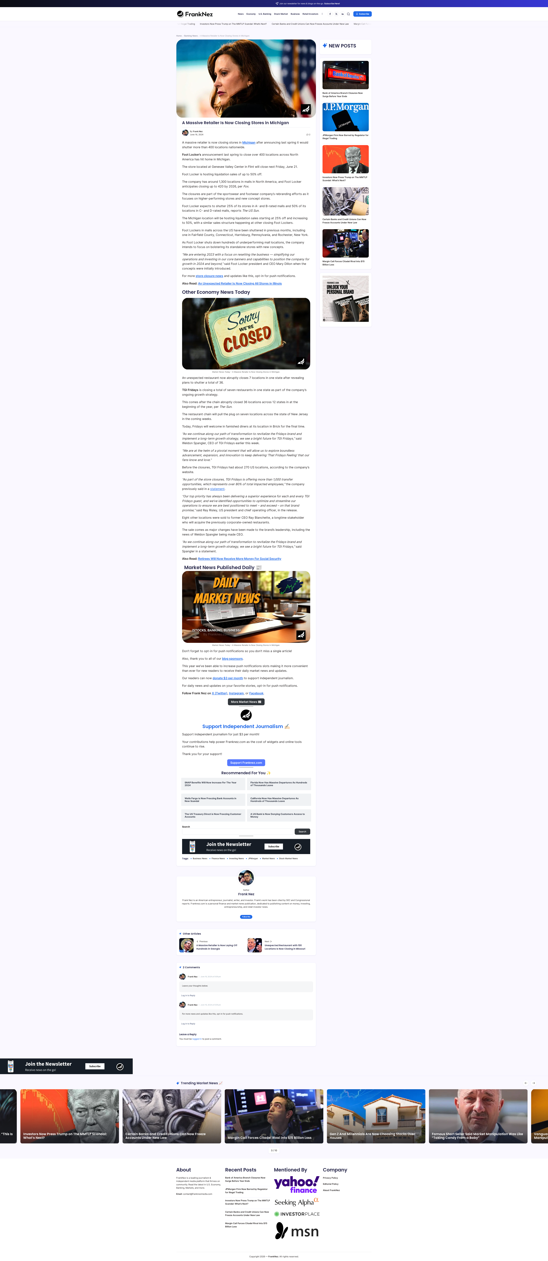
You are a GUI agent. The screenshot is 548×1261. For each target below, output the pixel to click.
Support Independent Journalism (242, 726)
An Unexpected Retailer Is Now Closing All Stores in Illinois (240, 283)
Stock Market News (288, 858)
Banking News (191, 35)
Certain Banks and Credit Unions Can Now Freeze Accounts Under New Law (202, 24)
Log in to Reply (188, 995)
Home (179, 35)
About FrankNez (331, 1190)
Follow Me (246, 917)
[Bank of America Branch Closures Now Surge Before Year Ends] (346, 75)
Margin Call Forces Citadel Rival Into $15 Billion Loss (272, 24)
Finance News (218, 858)
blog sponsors (232, 658)
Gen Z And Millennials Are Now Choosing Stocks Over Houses (168, 1136)
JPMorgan (253, 858)
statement (217, 489)
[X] (336, 14)
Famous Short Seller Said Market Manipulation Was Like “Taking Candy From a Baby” (273, 1136)
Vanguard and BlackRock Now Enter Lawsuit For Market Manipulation (375, 1136)
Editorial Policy (331, 1184)
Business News (200, 858)
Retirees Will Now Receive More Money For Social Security (239, 558)
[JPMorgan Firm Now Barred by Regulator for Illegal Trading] (346, 117)
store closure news (209, 276)
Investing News (236, 858)
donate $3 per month (228, 678)
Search (186, 826)
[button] (348, 14)
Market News (268, 858)
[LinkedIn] (342, 14)
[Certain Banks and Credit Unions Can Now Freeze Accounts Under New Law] (346, 201)
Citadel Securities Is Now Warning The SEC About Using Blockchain (476, 1136)
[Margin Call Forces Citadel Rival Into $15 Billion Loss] (346, 243)
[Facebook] (330, 14)
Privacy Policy (330, 1177)
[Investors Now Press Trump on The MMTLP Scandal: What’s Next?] (346, 159)
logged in (197, 1039)
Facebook (256, 693)
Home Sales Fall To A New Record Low (322, 24)
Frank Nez (198, 131)
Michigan (248, 142)
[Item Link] (69, 1116)
